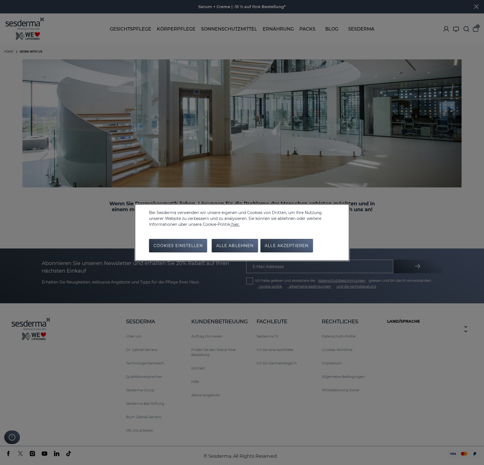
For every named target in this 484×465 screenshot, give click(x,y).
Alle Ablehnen (235, 245)
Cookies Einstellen (178, 245)
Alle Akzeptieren (286, 245)
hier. (235, 224)
